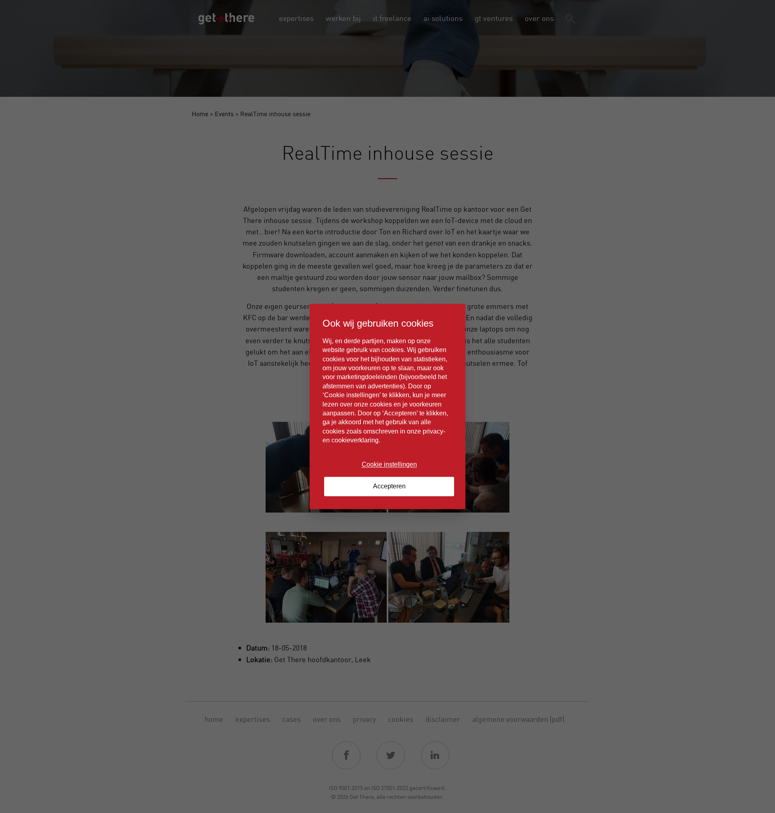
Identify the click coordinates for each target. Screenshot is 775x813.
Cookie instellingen (389, 464)
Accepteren (389, 486)
